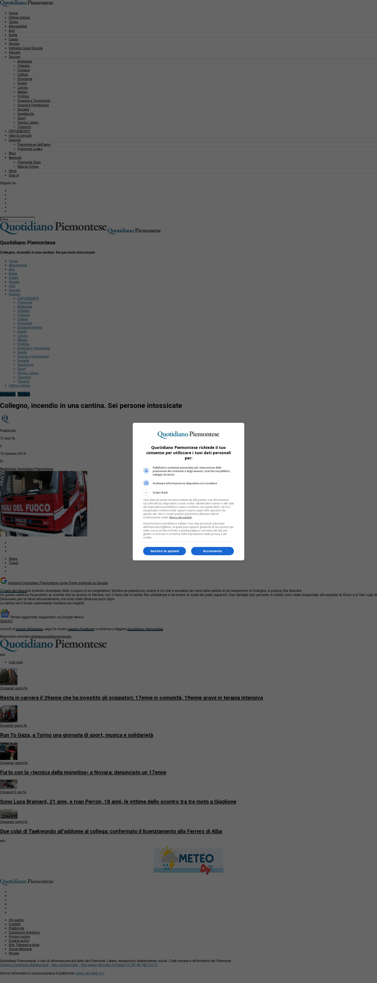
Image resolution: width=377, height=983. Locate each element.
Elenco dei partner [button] (180, 517)
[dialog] (188, 491)
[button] (188, 493)
